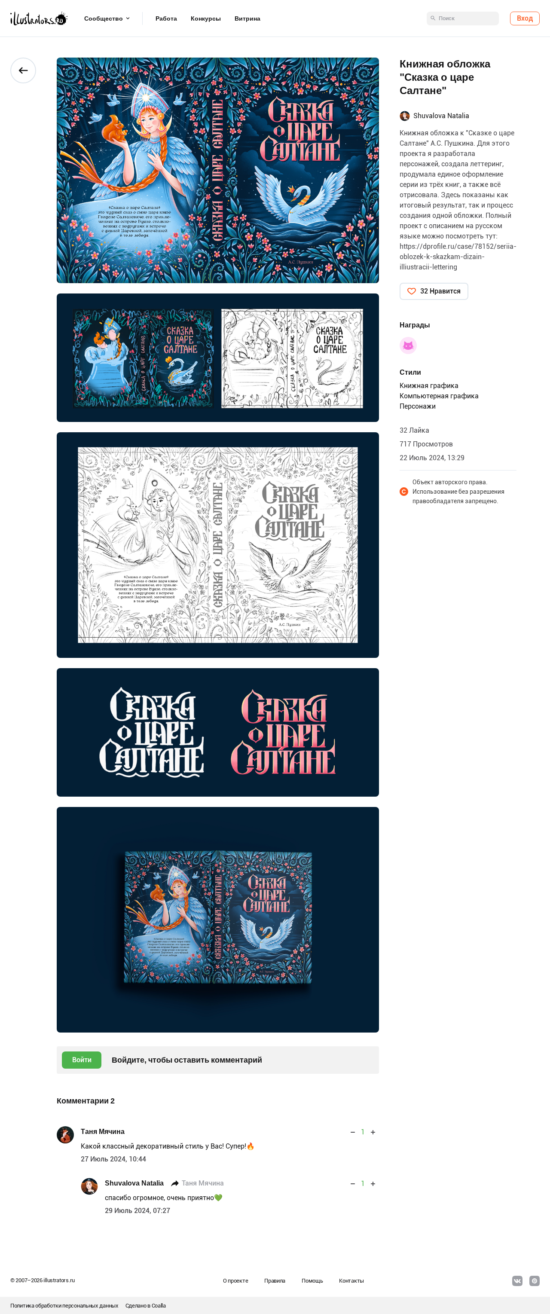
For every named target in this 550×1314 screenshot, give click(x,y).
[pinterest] (534, 1281)
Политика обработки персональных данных (64, 1305)
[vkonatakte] (517, 1281)
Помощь (312, 1280)
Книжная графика (429, 386)
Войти (82, 1060)
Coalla (159, 1305)
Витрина (247, 18)
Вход (525, 18)
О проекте (235, 1280)
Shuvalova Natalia (134, 1183)
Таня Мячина (103, 1132)
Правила (274, 1280)
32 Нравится (440, 291)
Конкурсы (206, 18)
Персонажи (418, 406)
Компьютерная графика (439, 396)
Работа (166, 18)
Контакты (351, 1280)
